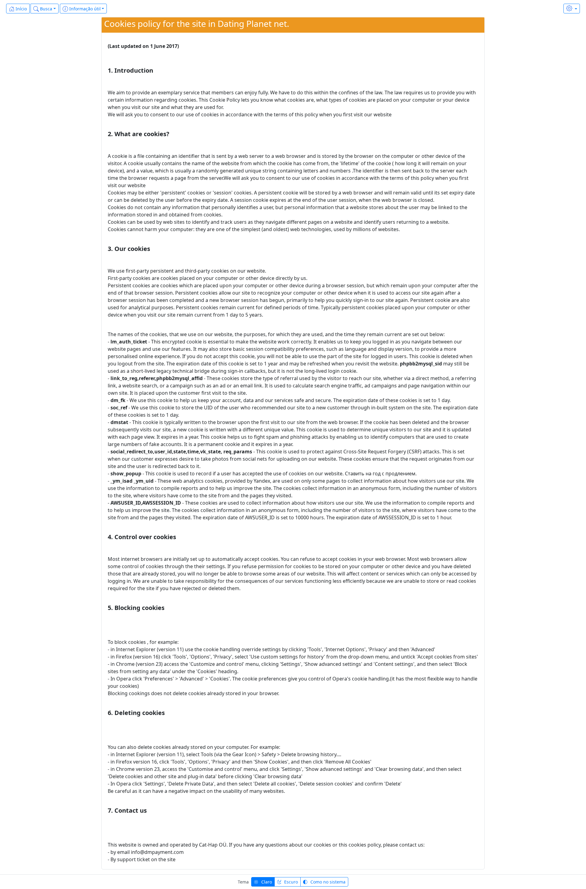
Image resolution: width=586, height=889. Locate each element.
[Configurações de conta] (571, 8)
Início (20, 9)
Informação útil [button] (84, 9)
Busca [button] (45, 9)
